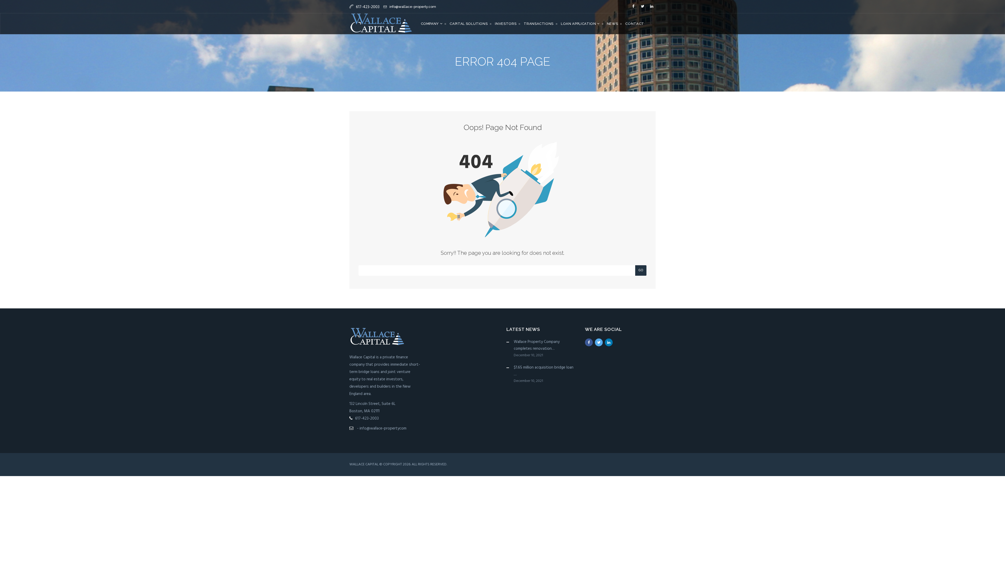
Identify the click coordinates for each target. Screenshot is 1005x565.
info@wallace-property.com (412, 7)
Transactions (539, 24)
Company (430, 24)
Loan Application (579, 24)
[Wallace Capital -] (381, 23)
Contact (634, 24)
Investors (505, 24)
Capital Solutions (469, 24)
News (612, 24)
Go (640, 270)
